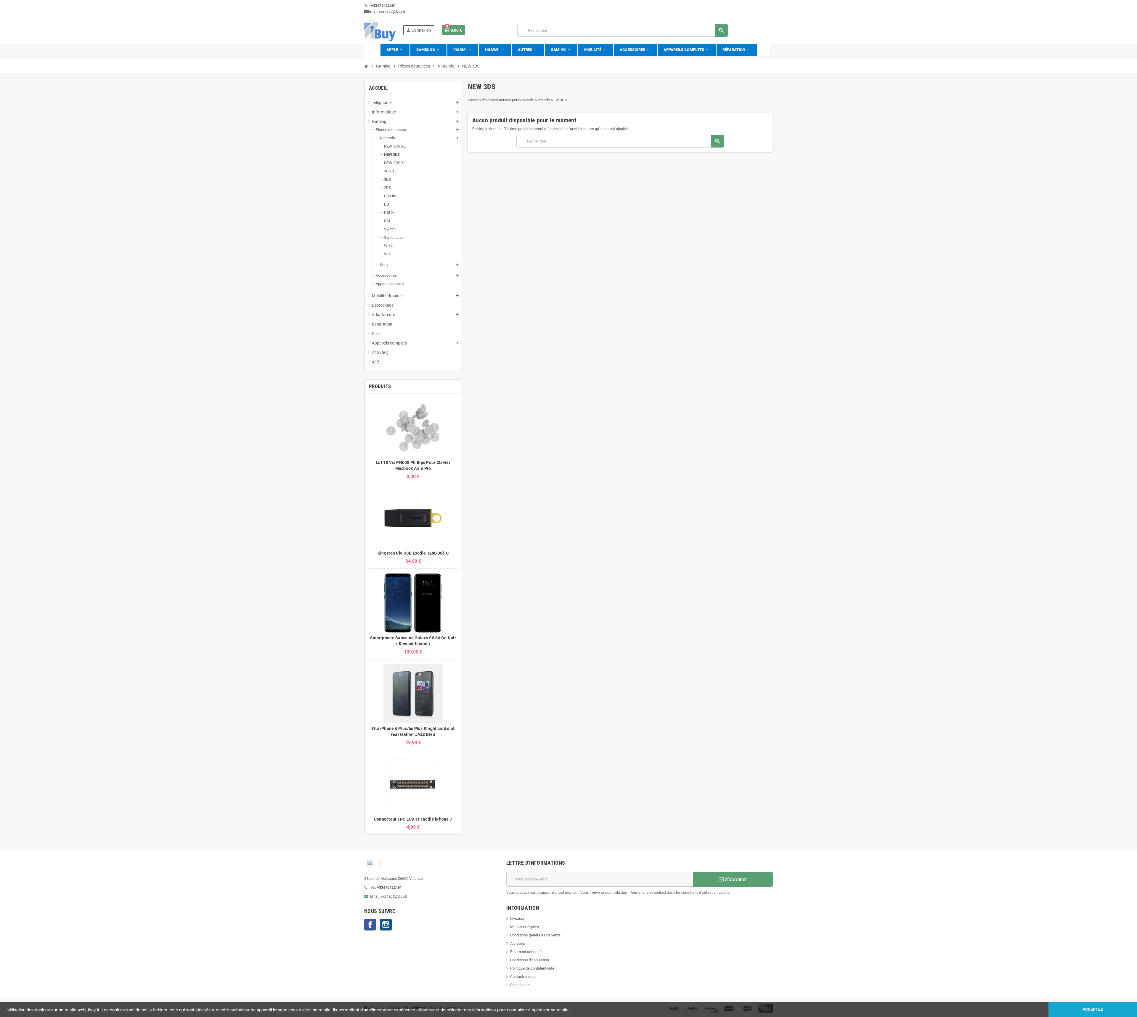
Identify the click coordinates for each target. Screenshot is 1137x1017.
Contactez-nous (523, 976)
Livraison (517, 918)
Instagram (386, 924)
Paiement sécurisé (526, 951)
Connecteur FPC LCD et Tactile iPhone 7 (413, 819)
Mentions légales (524, 927)
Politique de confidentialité (532, 968)
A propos (517, 943)
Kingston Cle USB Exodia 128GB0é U (413, 553)
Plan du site (520, 985)
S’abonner (735, 879)
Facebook (370, 924)
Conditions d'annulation (529, 960)
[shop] (380, 30)
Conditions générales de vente (535, 935)
